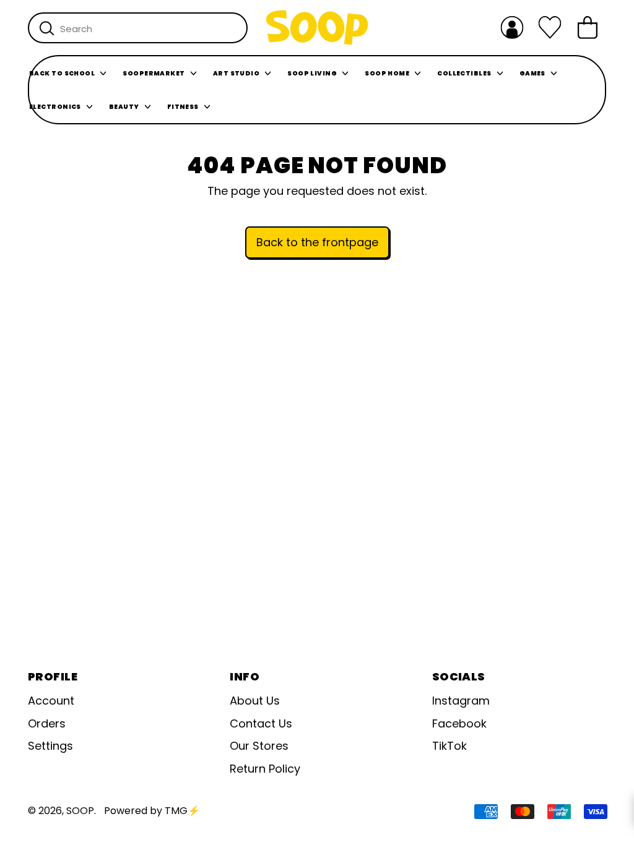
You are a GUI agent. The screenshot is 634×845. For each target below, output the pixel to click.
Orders (47, 723)
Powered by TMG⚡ (152, 811)
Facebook (459, 723)
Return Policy (265, 768)
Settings (50, 745)
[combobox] (138, 27)
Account (51, 700)
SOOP (80, 811)
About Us (255, 700)
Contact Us (261, 723)
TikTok (449, 745)
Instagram (461, 700)
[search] (47, 28)
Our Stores (259, 745)
